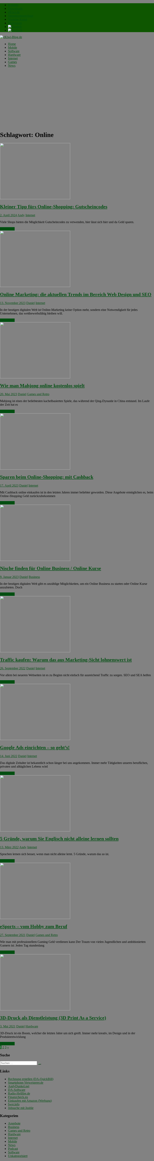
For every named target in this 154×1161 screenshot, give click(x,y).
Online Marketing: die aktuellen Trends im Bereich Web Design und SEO (75, 294)
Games (12, 62)
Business (34, 577)
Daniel (30, 303)
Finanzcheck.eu (18, 1097)
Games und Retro (38, 394)
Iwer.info (13, 1104)
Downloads (15, 8)
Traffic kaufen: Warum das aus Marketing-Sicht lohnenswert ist (66, 659)
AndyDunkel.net (18, 1086)
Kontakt (13, 5)
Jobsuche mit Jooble (20, 1108)
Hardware (14, 54)
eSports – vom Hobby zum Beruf (33, 926)
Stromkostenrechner (20, 15)
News (11, 65)
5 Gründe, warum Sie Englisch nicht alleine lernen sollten (59, 838)
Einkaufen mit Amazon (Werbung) (30, 1100)
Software (13, 51)
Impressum (15, 23)
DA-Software (16, 1090)
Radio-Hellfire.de (19, 1093)
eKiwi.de (14, 12)
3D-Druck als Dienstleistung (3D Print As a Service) (53, 1017)
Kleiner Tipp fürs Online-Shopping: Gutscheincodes (53, 206)
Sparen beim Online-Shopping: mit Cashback (46, 477)
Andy (21, 215)
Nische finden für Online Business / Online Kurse (50, 568)
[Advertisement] (77, 99)
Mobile (12, 47)
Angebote (14, 1123)
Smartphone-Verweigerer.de (25, 1082)
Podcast (13, 1148)
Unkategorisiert (17, 1156)
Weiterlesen (7, 229)
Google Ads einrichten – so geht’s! (35, 747)
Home (12, 44)
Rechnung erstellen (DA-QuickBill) (30, 1079)
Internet (13, 58)
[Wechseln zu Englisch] (15, 30)
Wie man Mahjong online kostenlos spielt (42, 385)
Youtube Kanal (17, 19)
